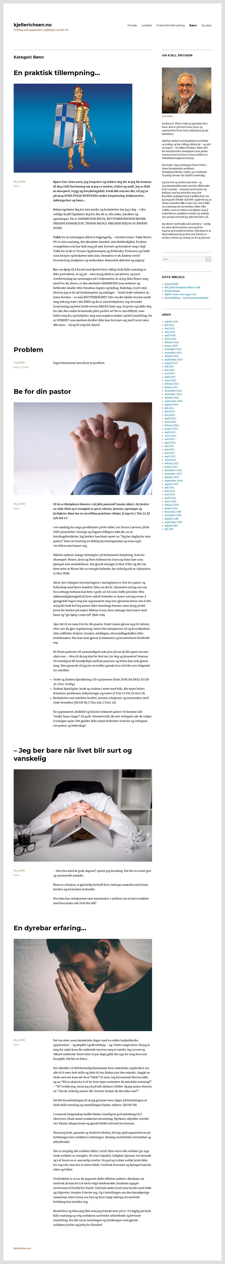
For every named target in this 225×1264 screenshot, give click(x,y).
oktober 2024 (172, 397)
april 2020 (170, 498)
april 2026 (170, 335)
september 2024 (174, 401)
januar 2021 (171, 466)
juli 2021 (169, 446)
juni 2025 (169, 370)
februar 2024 (172, 425)
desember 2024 (173, 390)
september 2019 (173, 522)
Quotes (206, 25)
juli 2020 (169, 487)
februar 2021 (171, 463)
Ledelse (147, 25)
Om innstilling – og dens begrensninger (187, 297)
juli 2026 (169, 325)
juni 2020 (170, 491)
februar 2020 (172, 505)
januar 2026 (171, 345)
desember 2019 (173, 511)
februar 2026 (172, 342)
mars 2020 (170, 501)
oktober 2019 (171, 518)
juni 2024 (170, 411)
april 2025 (170, 377)
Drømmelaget (172, 291)
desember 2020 (173, 470)
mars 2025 (170, 380)
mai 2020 (170, 494)
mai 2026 (170, 332)
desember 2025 (173, 349)
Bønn (193, 25)
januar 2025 (171, 387)
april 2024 (170, 418)
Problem (28, 350)
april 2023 (170, 432)
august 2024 (171, 404)
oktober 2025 (172, 356)
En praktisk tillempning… (57, 73)
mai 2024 (170, 415)
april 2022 (170, 442)
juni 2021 (169, 449)
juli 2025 (169, 366)
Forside (132, 25)
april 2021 (170, 456)
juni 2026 (170, 328)
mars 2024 (170, 422)
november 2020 (173, 473)
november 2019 (173, 515)
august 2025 (171, 363)
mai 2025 (170, 373)
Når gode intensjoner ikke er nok (182, 287)
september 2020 (174, 480)
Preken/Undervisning (170, 25)
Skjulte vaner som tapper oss (180, 294)
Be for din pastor (42, 391)
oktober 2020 (172, 477)
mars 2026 (170, 338)
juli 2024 (169, 408)
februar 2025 (172, 383)
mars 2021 (170, 460)
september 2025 (173, 359)
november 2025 (173, 352)
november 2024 (173, 394)
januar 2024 (171, 428)
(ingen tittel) (171, 284)
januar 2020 (171, 508)
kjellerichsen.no (33, 25)
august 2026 (171, 321)
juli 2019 (169, 529)
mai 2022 (170, 439)
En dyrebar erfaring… (50, 928)
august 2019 (171, 525)
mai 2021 (169, 453)
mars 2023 (170, 435)
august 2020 (171, 484)
